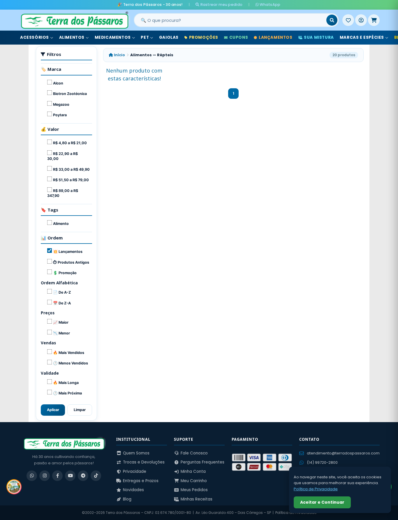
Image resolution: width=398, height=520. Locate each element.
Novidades (133, 490)
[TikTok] (96, 475)
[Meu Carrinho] (374, 20)
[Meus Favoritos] (348, 20)
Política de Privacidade (316, 489)
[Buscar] (331, 20)
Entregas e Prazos (141, 481)
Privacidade (134, 471)
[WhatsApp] (32, 475)
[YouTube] (70, 475)
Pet (145, 37)
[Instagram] (44, 475)
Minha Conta (193, 471)
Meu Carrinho (194, 481)
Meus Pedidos (194, 490)
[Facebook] (57, 475)
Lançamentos (276, 37)
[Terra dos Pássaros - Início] (74, 20)
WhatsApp (270, 4)
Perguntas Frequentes (202, 462)
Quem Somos (136, 453)
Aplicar (53, 410)
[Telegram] (83, 475)
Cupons (238, 37)
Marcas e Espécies (362, 37)
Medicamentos (113, 37)
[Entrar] (361, 20)
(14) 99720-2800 (322, 462)
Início (119, 55)
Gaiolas (169, 37)
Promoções (203, 37)
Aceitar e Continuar (322, 502)
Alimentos (71, 37)
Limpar (80, 410)
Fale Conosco (194, 453)
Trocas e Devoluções (144, 462)
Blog (127, 499)
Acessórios (34, 37)
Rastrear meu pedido (220, 4)
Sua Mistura (319, 37)
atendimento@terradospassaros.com (343, 453)
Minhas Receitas (196, 499)
